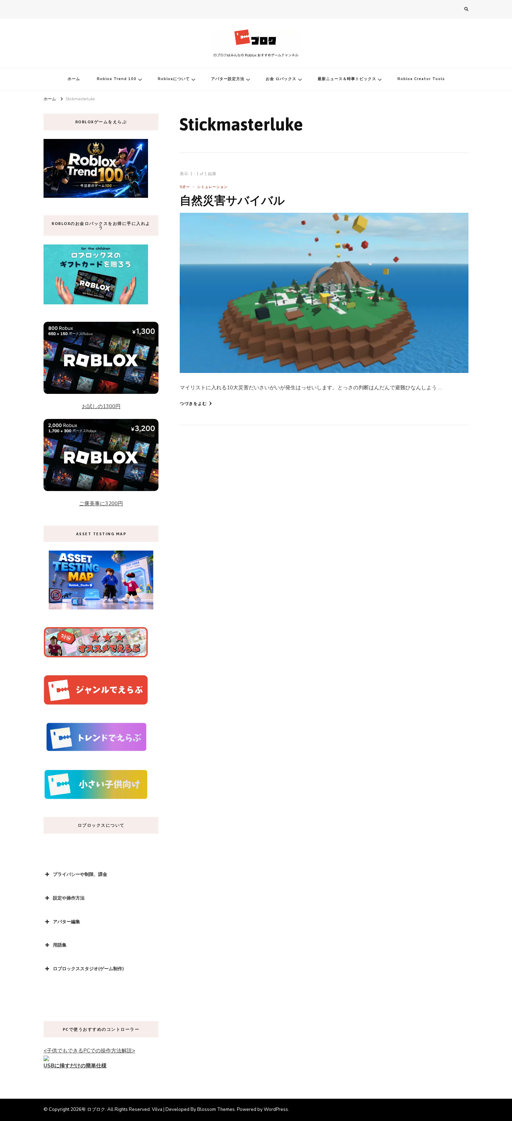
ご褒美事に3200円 (101, 503)
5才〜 (185, 187)
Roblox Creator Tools (421, 78)
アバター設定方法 (228, 78)
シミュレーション (212, 187)
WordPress (276, 1109)
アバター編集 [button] (66, 922)
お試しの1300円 (101, 406)
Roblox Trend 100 (117, 78)
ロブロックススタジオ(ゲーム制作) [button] (88, 969)
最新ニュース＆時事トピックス (347, 78)
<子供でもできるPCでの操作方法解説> (89, 1050)
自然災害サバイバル (232, 200)
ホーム (74, 78)
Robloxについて (174, 78)
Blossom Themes (216, 1109)
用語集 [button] (60, 945)
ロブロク (96, 1109)
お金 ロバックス (281, 78)
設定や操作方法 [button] (69, 898)
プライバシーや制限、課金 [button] (80, 874)
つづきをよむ (193, 403)
